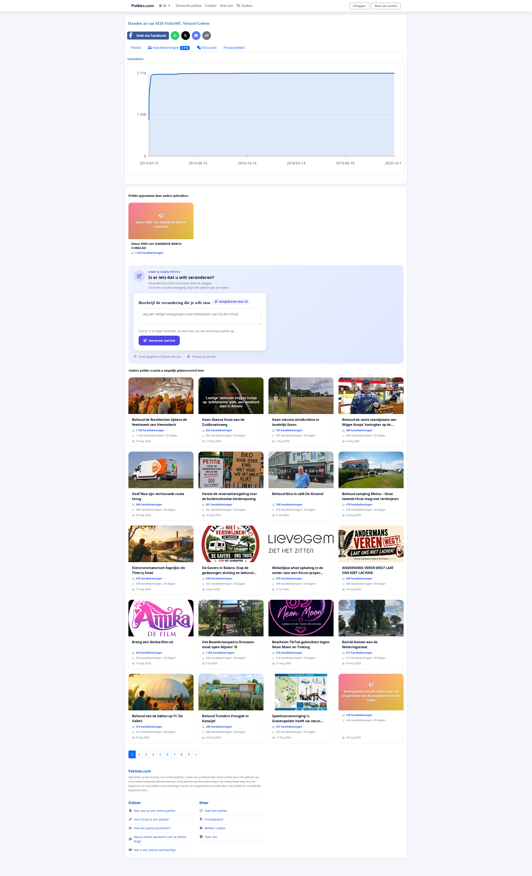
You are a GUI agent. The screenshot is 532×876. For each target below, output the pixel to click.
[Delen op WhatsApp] (175, 35)
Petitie (136, 47)
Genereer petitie (162, 340)
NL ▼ (167, 5)
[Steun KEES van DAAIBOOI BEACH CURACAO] (160, 230)
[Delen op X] (185, 35)
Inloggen (359, 5)
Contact (210, 5)
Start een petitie (386, 5)
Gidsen (134, 802)
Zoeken (246, 5)
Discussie (209, 47)
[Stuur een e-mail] (196, 35)
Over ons (226, 5)
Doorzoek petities (189, 5)
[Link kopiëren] (206, 35)
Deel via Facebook (151, 35)
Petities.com (142, 6)
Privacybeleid (234, 47)
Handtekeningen (170, 47)
